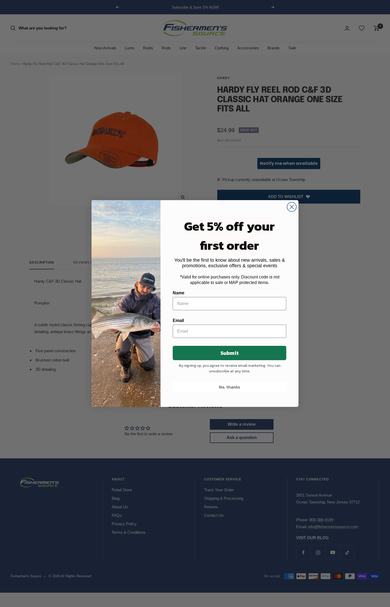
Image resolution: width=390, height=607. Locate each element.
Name (178, 293)
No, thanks (229, 387)
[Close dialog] (291, 207)
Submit (229, 353)
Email (178, 320)
